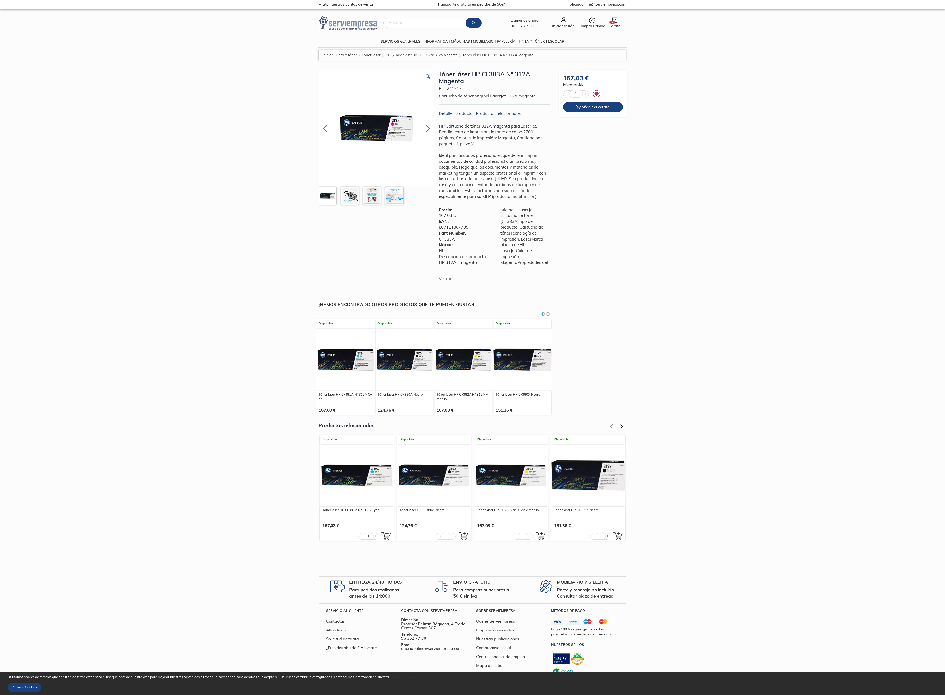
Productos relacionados (498, 114)
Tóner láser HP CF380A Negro (400, 394)
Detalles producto (455, 114)
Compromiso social (493, 648)
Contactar (335, 621)
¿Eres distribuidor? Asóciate (351, 648)
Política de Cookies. (403, 677)
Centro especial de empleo (500, 657)
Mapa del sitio (489, 666)
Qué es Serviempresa (495, 621)
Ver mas (446, 279)
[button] (428, 80)
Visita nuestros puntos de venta (346, 4)
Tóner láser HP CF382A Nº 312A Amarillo (462, 397)
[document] (473, 683)
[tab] (360, 611)
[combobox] (432, 23)
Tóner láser (371, 55)
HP (388, 55)
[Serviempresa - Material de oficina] (348, 23)
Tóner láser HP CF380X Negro (518, 394)
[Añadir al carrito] (385, 536)
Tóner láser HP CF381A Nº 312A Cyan (345, 397)
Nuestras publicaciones (497, 639)
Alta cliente (336, 630)
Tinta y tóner (346, 55)
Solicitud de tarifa (342, 639)
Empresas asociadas (495, 630)
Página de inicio (326, 55)
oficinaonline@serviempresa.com (431, 649)
